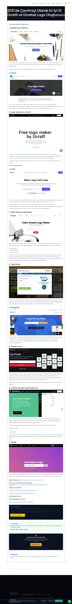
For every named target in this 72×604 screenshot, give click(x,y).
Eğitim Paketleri (19, 529)
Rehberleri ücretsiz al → (18, 515)
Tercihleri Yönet (51, 600)
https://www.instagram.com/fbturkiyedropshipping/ (22, 493)
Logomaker (11, 300)
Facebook (18, 18)
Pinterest (31, 18)
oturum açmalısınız (23, 569)
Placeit (10, 474)
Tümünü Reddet (43, 600)
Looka (10, 200)
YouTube (26, 529)
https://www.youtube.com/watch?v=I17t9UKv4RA (21, 502)
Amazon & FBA (28, 556)
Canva (10, 104)
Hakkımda (12, 529)
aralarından (14, 474)
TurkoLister (44, 594)
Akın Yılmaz (9, 18)
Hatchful (44, 62)
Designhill (18, 339)
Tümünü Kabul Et (59, 600)
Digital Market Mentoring (29, 594)
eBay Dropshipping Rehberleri (17, 556)
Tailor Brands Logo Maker (14, 243)
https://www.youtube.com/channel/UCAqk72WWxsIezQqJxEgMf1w (31, 484)
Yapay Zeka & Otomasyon (38, 556)
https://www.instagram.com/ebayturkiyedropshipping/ (22, 490)
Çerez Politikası (18, 601)
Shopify (34, 18)
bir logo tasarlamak (23, 156)
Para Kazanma (27, 18)
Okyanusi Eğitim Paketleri (50, 556)
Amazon (21, 18)
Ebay (23, 18)
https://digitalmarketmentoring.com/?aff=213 (31, 480)
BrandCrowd (11, 374)
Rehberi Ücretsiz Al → (36, 544)
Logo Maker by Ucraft (13, 154)
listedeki (20, 104)
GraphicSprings (35, 418)
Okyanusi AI (15, 594)
